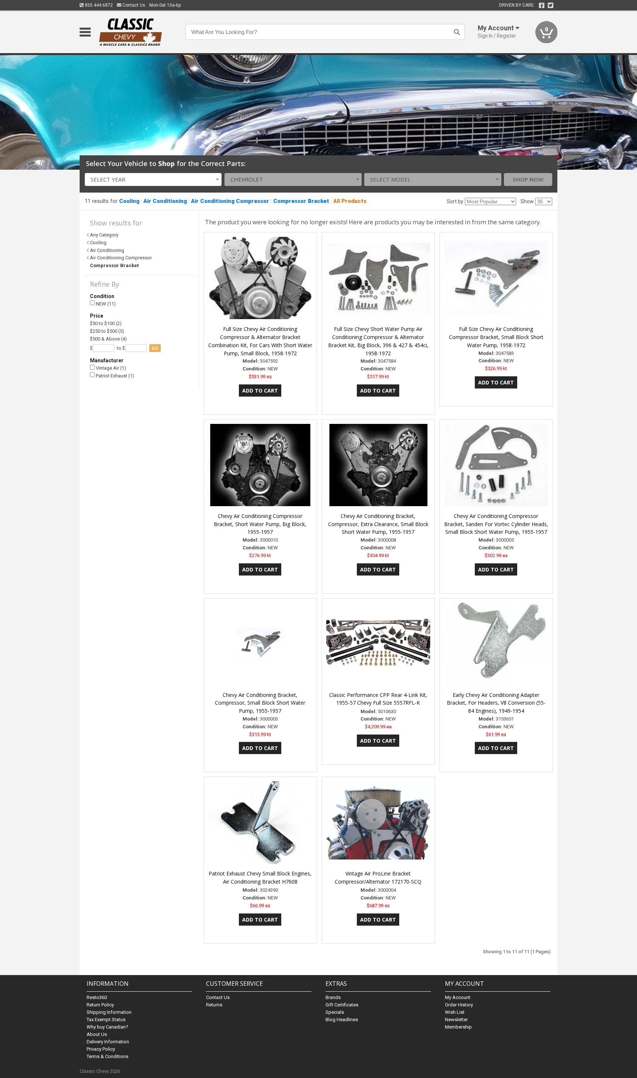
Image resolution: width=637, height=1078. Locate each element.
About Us (97, 1034)
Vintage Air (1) (110, 368)
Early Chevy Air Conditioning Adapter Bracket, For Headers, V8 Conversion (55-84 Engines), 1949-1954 (496, 703)
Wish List (454, 1012)
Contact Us (133, 5)
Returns (214, 1005)
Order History (459, 1005)
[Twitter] (550, 5)
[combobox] (153, 179)
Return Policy (100, 1005)
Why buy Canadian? (107, 1027)
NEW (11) (105, 304)
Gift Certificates (342, 1005)
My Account (457, 997)
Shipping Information (109, 1012)
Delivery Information (108, 1041)
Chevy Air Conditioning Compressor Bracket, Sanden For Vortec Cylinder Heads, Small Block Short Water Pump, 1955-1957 (496, 524)
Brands (333, 997)
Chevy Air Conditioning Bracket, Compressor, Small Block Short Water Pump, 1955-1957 (260, 703)
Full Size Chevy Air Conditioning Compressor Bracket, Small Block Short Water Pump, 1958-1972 (496, 337)
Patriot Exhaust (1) (114, 376)
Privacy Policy (101, 1049)
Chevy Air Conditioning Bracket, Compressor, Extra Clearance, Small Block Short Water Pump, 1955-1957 (378, 524)
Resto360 (97, 997)
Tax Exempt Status (106, 1019)
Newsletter (456, 1019)
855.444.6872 (98, 5)
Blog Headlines (342, 1019)
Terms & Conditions (107, 1056)
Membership (458, 1027)
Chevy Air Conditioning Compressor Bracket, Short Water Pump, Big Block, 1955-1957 (260, 524)
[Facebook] (541, 5)
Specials (335, 1012)
